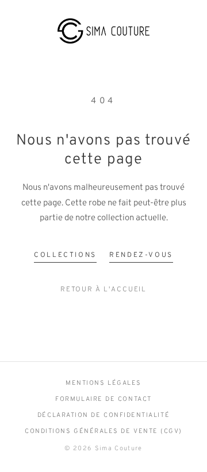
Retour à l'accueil (103, 289)
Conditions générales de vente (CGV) (103, 431)
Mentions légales (103, 383)
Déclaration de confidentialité (103, 415)
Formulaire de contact (103, 399)
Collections (65, 255)
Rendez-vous (141, 255)
